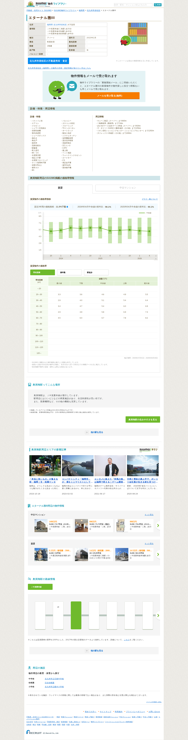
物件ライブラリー (97, 722)
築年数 (63, 272)
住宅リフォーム (40, 722)
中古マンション (125, 717)
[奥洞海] (76, 615)
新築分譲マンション (111, 717)
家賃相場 (99, 717)
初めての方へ (90, 712)
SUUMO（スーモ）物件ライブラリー (46, 4)
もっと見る (149, 515)
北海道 (28, 724)
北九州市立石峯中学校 (54, 679)
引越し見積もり (74, 722)
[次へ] (158, 525)
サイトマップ (105, 712)
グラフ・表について (150, 199)
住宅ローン (86, 722)
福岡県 (82, 10)
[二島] (94, 615)
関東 (38, 724)
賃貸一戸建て (89, 717)
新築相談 (64, 722)
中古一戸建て (148, 717)
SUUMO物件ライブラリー (65, 10)
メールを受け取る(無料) (109, 95)
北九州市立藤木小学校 (54, 687)
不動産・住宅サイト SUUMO (39, 10)
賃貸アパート (78, 717)
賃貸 (58, 717)
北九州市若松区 (93, 10)
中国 (68, 724)
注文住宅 (29, 722)
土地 (155, 717)
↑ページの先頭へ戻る (154, 702)
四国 (63, 724)
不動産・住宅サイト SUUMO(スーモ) (40, 717)
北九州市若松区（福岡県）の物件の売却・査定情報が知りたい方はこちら (59, 68)
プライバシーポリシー (135, 712)
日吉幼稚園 (49, 683)
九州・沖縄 (75, 724)
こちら (127, 640)
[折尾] (130, 615)
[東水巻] (148, 615)
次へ (158, 615)
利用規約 (118, 712)
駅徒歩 (89, 272)
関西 (59, 724)
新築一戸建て (137, 717)
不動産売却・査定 (53, 722)
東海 (54, 724)
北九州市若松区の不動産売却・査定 (48, 61)
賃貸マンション (66, 717)
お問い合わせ (154, 712)
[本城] (112, 615)
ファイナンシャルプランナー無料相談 (119, 722)
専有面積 (36, 272)
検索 (159, 5)
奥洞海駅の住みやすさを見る (143, 419)
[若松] (40, 615)
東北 (34, 724)
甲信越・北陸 (46, 724)
